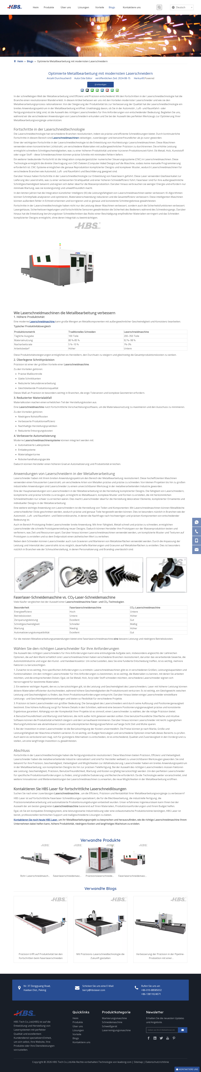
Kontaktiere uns (81, 1042)
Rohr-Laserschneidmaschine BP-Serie (35, 875)
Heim (75, 1018)
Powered (149, 78)
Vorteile (77, 1034)
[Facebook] (148, 1038)
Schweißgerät (109, 1026)
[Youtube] (167, 1038)
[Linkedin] (154, 1038)
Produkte (78, 1022)
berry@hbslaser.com (93, 990)
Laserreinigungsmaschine (116, 1030)
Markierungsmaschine (114, 1018)
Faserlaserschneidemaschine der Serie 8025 (68, 875)
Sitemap (138, 1062)
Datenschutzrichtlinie (157, 1062)
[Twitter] (161, 1038)
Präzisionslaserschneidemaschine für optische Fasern (100, 875)
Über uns (78, 1026)
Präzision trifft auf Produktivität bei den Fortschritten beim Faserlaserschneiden (41, 956)
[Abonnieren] (182, 1030)
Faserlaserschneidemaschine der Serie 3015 (133, 875)
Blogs (76, 1038)
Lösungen (78, 1030)
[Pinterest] (173, 1038)
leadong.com (124, 1062)
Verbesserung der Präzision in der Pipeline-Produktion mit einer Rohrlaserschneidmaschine (160, 956)
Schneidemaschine (112, 1022)
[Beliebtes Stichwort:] (159, 7)
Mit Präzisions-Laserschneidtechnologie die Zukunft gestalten (100, 956)
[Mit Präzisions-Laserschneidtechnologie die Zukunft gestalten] (100, 923)
